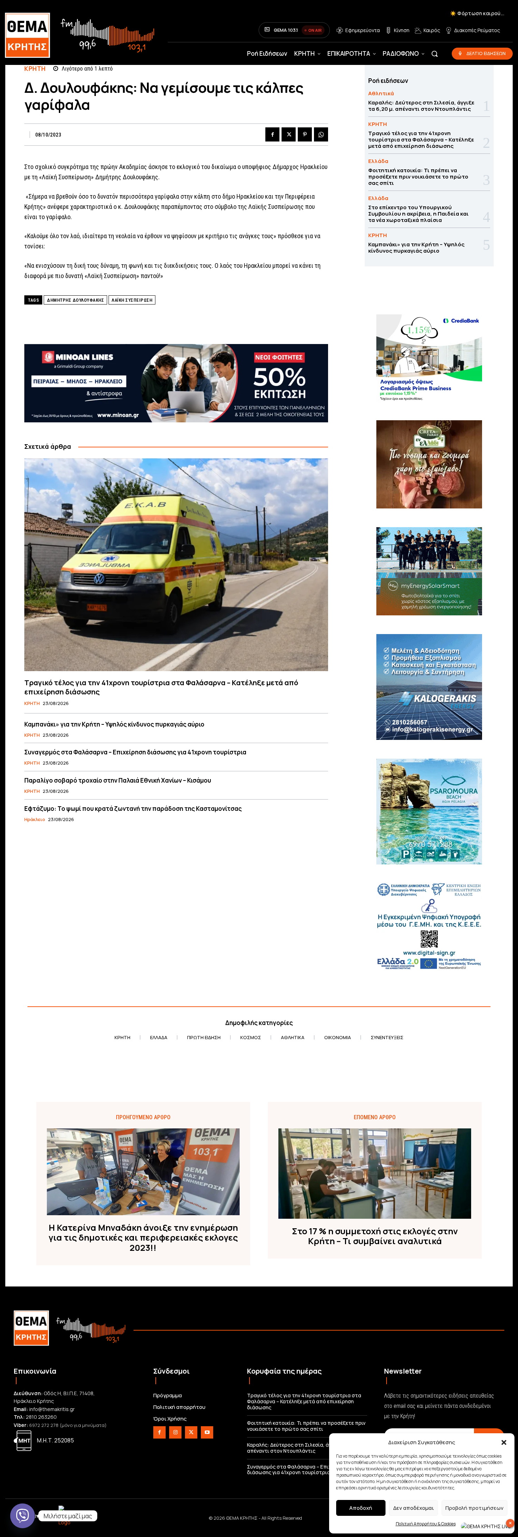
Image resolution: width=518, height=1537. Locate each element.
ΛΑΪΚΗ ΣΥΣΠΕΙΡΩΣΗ (132, 300)
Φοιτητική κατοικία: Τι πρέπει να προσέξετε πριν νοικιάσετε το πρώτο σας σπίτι (418, 177)
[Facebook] (272, 134)
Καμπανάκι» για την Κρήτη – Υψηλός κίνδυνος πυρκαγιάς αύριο (114, 724)
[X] (289, 134)
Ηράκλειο (34, 819)
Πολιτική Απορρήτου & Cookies (426, 1524)
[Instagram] (175, 1432)
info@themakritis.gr (52, 1409)
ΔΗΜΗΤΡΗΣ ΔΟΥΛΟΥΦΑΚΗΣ (75, 300)
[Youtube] (207, 1432)
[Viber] (22, 1515)
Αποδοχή (360, 1508)
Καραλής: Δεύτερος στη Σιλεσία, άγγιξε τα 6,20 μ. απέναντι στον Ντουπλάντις (421, 106)
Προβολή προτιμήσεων (474, 1508)
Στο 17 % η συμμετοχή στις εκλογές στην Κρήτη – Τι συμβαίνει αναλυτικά (375, 1236)
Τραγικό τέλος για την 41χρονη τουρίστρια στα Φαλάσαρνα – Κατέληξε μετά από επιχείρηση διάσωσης (161, 687)
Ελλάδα (378, 161)
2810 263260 (41, 1417)
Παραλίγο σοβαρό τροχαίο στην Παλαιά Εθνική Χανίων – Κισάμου (117, 780)
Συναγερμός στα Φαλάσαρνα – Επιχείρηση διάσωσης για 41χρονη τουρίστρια (135, 752)
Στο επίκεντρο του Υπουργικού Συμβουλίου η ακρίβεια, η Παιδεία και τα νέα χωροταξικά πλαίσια (418, 214)
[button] (503, 1442)
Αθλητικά (381, 93)
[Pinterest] (305, 134)
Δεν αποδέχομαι (413, 1508)
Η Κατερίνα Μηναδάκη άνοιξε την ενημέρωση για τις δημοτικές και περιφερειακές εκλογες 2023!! (143, 1238)
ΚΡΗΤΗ (35, 69)
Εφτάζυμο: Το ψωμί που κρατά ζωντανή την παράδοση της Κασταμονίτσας (133, 808)
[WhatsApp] (321, 134)
